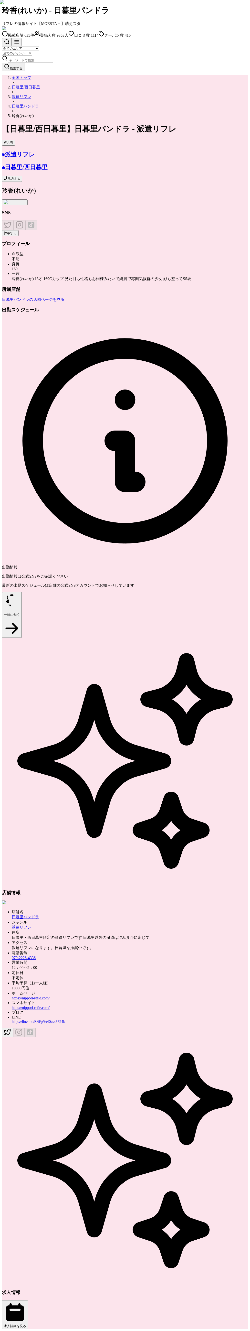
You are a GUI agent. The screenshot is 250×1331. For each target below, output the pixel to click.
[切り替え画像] (15, 202)
